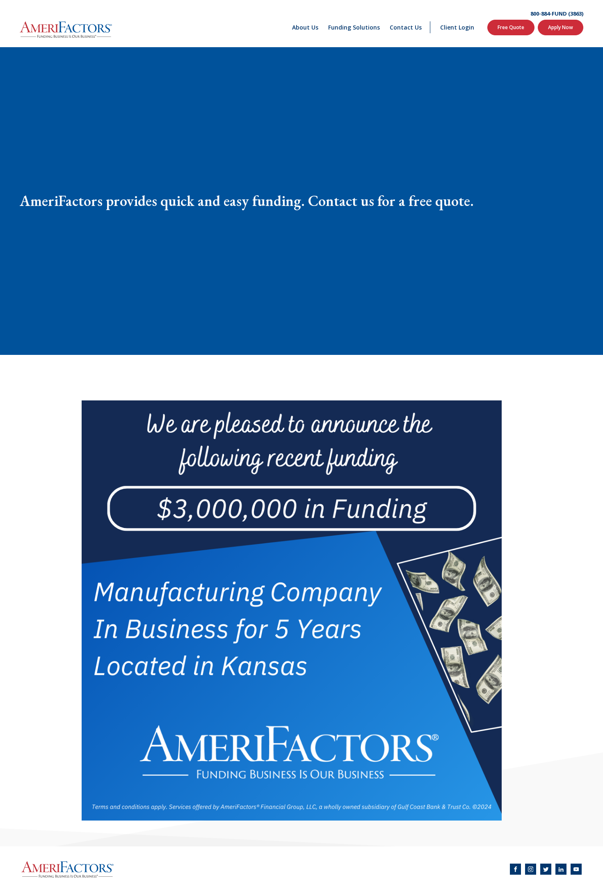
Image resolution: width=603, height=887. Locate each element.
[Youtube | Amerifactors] (576, 869)
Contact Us (406, 27)
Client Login (457, 27)
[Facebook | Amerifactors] (515, 869)
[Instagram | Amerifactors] (530, 869)
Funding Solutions (354, 27)
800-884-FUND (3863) (556, 13)
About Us (305, 27)
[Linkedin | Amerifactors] (560, 869)
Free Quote (511, 27)
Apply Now (560, 27)
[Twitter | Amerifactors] (545, 869)
